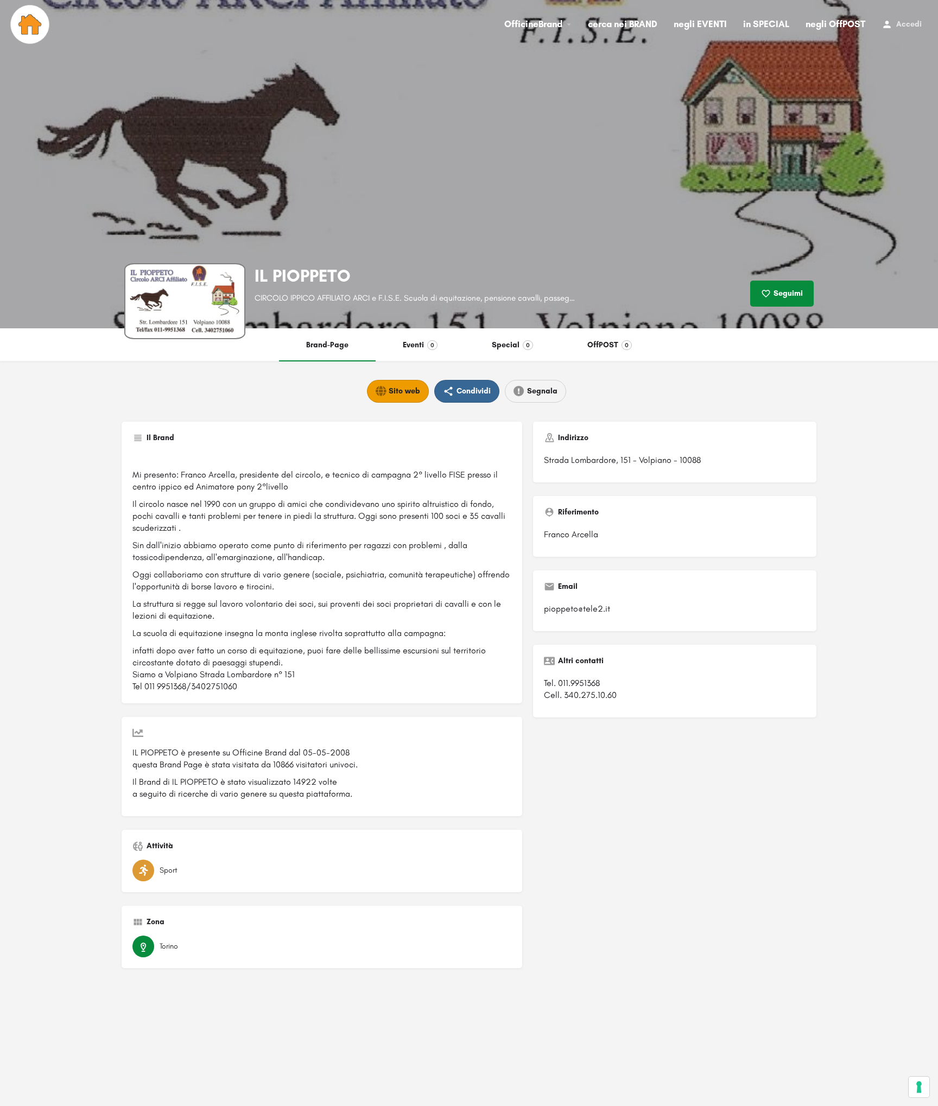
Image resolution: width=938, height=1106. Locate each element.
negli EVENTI (700, 23)
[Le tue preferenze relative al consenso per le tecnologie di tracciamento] (919, 1087)
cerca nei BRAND (622, 23)
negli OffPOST (835, 23)
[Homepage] (31, 24)
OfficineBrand (533, 23)
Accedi (909, 24)
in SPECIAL (766, 23)
